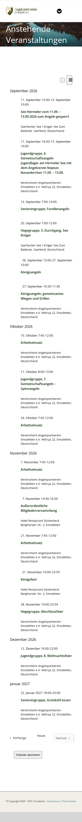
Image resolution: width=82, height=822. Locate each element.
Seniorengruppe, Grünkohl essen (46, 700)
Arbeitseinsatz (31, 342)
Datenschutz (69, 801)
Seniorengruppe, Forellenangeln (45, 209)
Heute (41, 736)
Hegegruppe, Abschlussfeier (42, 611)
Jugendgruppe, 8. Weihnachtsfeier (46, 656)
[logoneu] (23, 7)
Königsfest (29, 579)
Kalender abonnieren (28, 754)
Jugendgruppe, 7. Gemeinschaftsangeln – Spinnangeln (38, 384)
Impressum (53, 801)
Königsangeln (31, 272)
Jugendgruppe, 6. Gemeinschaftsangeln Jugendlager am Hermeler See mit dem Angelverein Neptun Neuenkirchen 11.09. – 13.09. (46, 163)
